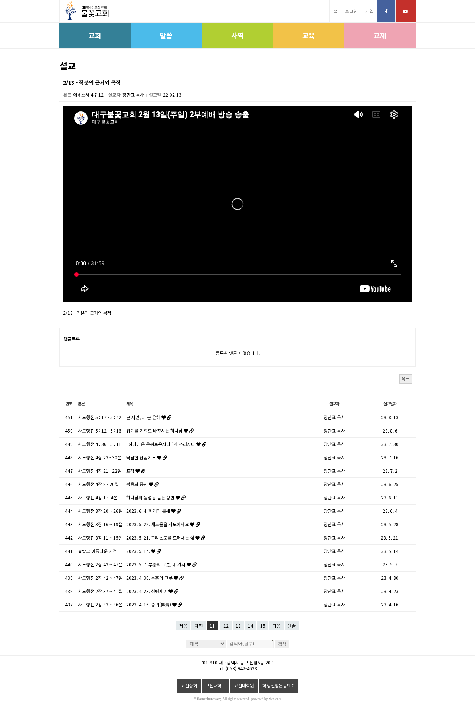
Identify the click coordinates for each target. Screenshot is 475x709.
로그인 (351, 11)
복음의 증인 (137, 484)
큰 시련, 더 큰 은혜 (143, 417)
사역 (237, 35)
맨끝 (292, 625)
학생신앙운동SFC (278, 685)
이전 (198, 625)
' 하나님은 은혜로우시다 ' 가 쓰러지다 (161, 444)
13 (238, 625)
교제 (380, 35)
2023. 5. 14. (138, 551)
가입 (369, 11)
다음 (276, 625)
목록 (406, 378)
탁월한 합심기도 (141, 457)
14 (250, 625)
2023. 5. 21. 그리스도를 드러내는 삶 (160, 537)
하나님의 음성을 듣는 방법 (151, 497)
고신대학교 (215, 685)
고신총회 (189, 685)
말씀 (166, 35)
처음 (183, 625)
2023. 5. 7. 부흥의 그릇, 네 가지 (156, 564)
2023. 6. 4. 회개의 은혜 (148, 511)
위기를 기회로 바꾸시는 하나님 (155, 430)
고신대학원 (244, 685)
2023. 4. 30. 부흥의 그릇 (150, 577)
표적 (130, 470)
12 (226, 625)
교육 (308, 35)
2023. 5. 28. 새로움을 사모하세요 (158, 524)
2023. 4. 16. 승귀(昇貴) (149, 604)
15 (262, 625)
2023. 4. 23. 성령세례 (147, 591)
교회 (95, 35)
